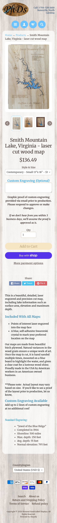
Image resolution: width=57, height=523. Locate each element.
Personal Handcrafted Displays (34, 511)
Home (8, 35)
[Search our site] (42, 24)
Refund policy (40, 503)
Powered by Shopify (28, 517)
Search (22, 496)
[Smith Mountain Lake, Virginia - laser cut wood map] (16, 123)
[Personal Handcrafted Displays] (15, 10)
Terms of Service (19, 503)
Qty (28, 230)
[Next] (49, 123)
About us (34, 496)
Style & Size (28, 167)
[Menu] (15, 24)
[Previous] (7, 123)
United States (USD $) (27, 469)
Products (21, 35)
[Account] (24, 24)
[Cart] (33, 24)
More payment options (28, 263)
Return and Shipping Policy (28, 499)
